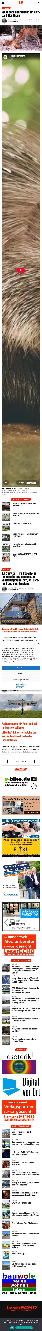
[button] (38, 644)
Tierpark (18, 493)
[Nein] (39, 1324)
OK (12, 1328)
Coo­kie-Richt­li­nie (21, 684)
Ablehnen (21, 674)
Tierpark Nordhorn (30, 493)
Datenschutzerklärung (24, 1328)
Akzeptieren (21, 668)
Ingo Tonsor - (15, 589)
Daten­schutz (20, 686)
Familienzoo (7, 491)
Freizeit (16, 491)
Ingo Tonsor (15, 21)
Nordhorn (25, 491)
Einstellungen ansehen (21, 680)
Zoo (4, 494)
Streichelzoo (8, 493)
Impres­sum (19, 687)
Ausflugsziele (23, 489)
